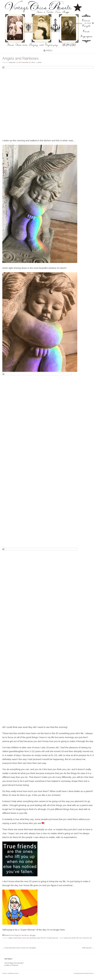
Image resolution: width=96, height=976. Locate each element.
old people (33, 938)
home (24, 938)
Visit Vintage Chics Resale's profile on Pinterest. (14, 964)
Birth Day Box (88, 948)
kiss (28, 938)
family (74, 938)
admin (39, 62)
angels (10, 938)
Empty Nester (17, 938)
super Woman (41, 938)
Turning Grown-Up (52, 938)
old (91, 938)
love (80, 938)
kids (77, 938)
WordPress (90, 973)
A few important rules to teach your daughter (19, 948)
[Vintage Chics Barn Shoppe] (48, 24)
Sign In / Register (76, 23)
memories (86, 938)
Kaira (17, 973)
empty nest (67, 938)
